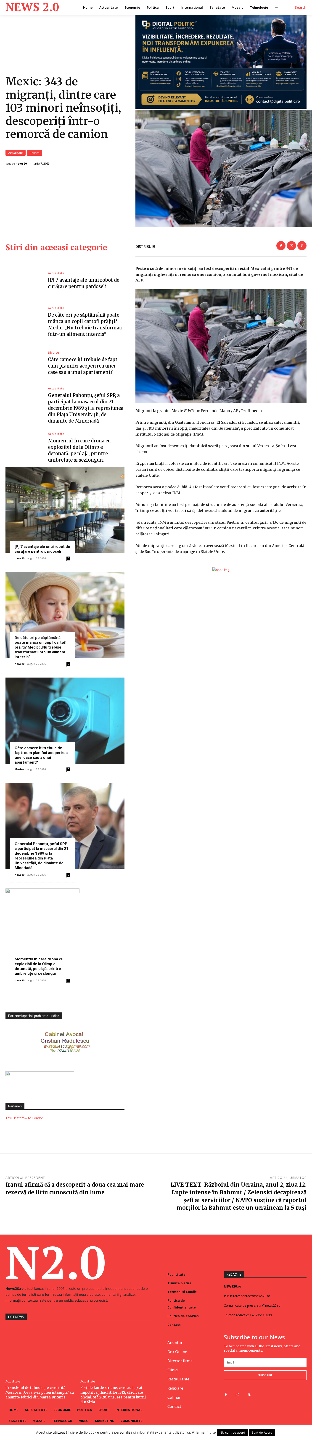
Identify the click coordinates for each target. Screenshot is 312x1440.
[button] (301, 7)
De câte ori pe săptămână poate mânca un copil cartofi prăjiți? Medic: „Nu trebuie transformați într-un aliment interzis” (40, 647)
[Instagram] (237, 1395)
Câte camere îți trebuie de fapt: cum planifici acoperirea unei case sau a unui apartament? (83, 366)
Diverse (53, 352)
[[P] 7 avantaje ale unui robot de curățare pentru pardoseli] (23, 280)
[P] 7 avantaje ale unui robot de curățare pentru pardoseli (42, 549)
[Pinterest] (302, 245)
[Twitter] (291, 245)
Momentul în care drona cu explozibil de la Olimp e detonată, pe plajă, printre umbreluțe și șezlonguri (39, 966)
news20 (21, 163)
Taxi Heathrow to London (24, 1118)
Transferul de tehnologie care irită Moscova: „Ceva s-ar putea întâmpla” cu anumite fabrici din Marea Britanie (39, 1392)
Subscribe (265, 1375)
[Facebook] (281, 245)
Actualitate (15, 153)
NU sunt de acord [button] (232, 1432)
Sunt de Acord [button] (262, 1432)
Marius (19, 769)
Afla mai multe (204, 1432)
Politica (35, 153)
